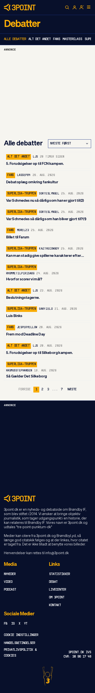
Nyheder (10, 574)
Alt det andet (39, 39)
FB (5, 623)
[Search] (67, 7)
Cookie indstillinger (21, 635)
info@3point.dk (57, 553)
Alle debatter (15, 39)
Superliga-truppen (21, 193)
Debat (53, 582)
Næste (71, 389)
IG (13, 623)
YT (25, 623)
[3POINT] (47, 498)
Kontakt (55, 605)
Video (8, 582)
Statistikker (59, 574)
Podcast (10, 589)
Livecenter (57, 589)
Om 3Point (56, 597)
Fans (56, 39)
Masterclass (72, 39)
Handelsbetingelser (19, 643)
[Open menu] (88, 7)
